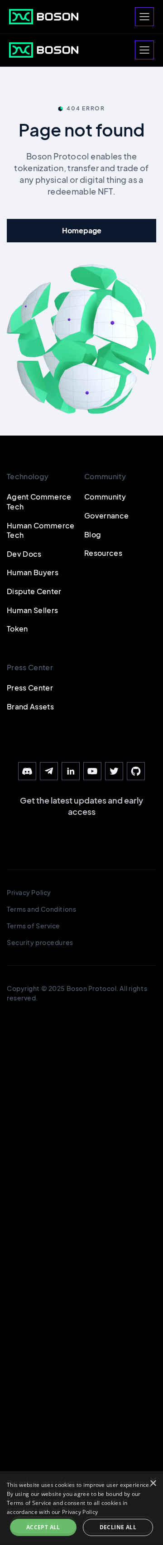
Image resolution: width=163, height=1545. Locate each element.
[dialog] (81, 1509)
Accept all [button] (43, 1527)
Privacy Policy (80, 1512)
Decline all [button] (118, 1527)
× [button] (152, 1483)
